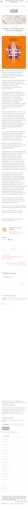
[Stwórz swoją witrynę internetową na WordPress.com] (14, 1)
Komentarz (21, 283)
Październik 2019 (6, 468)
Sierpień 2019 (5, 473)
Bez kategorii (14, 26)
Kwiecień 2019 (5, 485)
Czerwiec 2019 (5, 479)
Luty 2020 (4, 456)
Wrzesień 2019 (5, 470)
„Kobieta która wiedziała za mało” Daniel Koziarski (12, 257)
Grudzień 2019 (5, 462)
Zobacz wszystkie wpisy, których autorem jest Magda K (16, 232)
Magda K (18, 34)
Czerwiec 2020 (5, 444)
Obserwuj (6, 428)
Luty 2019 (4, 491)
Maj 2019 (4, 482)
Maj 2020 (4, 447)
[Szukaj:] (14, 298)
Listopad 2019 (5, 465)
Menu (14, 11)
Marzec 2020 (4, 453)
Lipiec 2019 (4, 476)
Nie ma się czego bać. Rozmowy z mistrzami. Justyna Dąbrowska (16, 263)
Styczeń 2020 (5, 459)
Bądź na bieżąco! (8, 418)
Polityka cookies (13, 499)
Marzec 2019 (4, 488)
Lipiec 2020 (4, 442)
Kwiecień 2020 (5, 450)
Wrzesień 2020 (5, 439)
